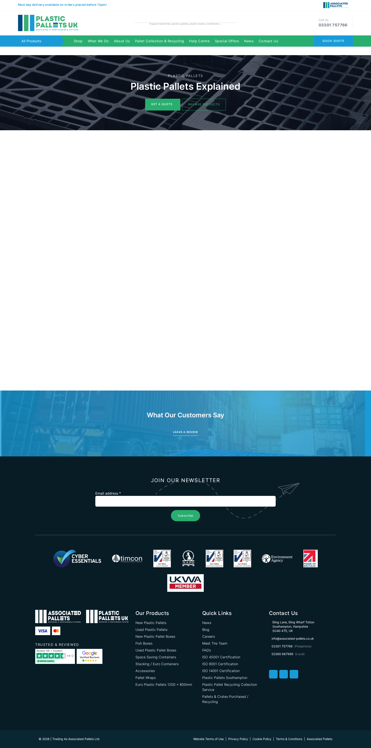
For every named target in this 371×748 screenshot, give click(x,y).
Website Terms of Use (208, 739)
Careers (208, 636)
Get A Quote (162, 104)
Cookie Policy (261, 739)
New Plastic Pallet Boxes (155, 636)
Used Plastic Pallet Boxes (155, 650)
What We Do (98, 41)
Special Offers (227, 41)
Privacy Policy (238, 739)
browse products (204, 104)
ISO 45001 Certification (221, 657)
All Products (31, 41)
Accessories (145, 671)
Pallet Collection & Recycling (159, 41)
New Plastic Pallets (150, 623)
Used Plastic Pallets (151, 629)
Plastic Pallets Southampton (224, 677)
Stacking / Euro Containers (157, 664)
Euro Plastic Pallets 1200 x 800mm (163, 684)
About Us (122, 41)
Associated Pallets (319, 739)
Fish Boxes (143, 643)
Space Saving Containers (155, 657)
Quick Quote (333, 40)
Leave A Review (185, 432)
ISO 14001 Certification (221, 671)
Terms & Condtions (289, 739)
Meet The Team (214, 643)
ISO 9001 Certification (220, 664)
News (249, 41)
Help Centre (199, 41)
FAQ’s (206, 650)
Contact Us (268, 41)
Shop (78, 41)
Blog (205, 629)
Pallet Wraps (145, 677)
